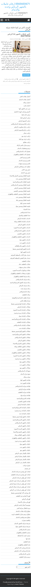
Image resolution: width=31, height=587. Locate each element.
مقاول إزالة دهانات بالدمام (23, 511)
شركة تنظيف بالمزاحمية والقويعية (21, 298)
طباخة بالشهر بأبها (25, 380)
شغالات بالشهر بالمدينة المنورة (21, 356)
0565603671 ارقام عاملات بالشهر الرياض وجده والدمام (15, 6)
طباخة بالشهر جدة (25, 383)
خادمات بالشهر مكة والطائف (22, 246)
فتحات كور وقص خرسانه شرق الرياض (20, 484)
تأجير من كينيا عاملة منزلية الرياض (18, 81)
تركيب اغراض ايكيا (25, 118)
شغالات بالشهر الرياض (24, 340)
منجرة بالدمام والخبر (24, 529)
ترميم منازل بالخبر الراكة (23, 145)
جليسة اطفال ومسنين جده (23, 197)
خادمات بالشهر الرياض (24, 224)
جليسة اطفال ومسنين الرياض (22, 188)
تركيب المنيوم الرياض (24, 121)
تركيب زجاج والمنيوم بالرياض (22, 130)
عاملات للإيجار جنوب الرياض (22, 453)
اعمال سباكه (26, 102)
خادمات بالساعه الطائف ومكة (22, 221)
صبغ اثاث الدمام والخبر (24, 371)
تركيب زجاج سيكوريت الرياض (22, 127)
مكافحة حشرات (26, 520)
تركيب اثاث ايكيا (26, 115)
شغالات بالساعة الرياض (23, 307)
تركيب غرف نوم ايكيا (24, 139)
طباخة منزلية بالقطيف (24, 392)
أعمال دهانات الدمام (24, 99)
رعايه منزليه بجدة (25, 288)
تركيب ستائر (27, 133)
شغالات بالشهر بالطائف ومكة (22, 346)
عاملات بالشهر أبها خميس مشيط (21, 417)
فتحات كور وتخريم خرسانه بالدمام (21, 471)
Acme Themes (19, 584)
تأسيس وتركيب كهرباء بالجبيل (22, 112)
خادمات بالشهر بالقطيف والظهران (21, 237)
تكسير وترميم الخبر (25, 157)
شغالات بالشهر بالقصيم (23, 349)
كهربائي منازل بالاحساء (24, 502)
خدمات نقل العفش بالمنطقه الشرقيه (20, 258)
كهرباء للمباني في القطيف (23, 496)
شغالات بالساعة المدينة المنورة (21, 310)
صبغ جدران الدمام (25, 374)
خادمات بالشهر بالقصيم (23, 234)
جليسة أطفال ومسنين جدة (23, 179)
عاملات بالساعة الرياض (24, 404)
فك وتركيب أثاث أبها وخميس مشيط (20, 493)
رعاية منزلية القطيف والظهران (22, 276)
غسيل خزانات (26, 465)
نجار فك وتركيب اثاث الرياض (22, 548)
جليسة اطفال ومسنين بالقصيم (22, 191)
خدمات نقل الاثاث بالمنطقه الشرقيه (20, 255)
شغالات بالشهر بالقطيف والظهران (21, 352)
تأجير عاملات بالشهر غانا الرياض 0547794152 (18, 35)
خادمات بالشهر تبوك (24, 240)
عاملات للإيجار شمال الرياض (22, 456)
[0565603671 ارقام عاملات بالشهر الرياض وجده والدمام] (28, 20)
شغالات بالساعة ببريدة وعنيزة (22, 313)
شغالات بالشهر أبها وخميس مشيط (21, 331)
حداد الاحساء (26, 209)
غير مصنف (27, 468)
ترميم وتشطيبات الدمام (24, 148)
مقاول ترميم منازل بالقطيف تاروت (20, 514)
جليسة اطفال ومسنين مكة (23, 200)
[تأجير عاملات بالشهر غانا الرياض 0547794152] (21, 42)
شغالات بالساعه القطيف (23, 322)
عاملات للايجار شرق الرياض (22, 459)
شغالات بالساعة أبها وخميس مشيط (20, 304)
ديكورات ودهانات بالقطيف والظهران (20, 273)
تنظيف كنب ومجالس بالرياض (22, 166)
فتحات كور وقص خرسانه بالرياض (21, 478)
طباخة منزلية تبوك (25, 395)
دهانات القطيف (26, 261)
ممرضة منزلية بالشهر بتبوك (22, 526)
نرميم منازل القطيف (24, 557)
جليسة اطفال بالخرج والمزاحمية (21, 182)
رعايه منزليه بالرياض (24, 285)
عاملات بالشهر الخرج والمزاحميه (21, 420)
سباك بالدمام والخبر (24, 291)
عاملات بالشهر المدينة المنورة (22, 429)
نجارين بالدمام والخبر (24, 554)
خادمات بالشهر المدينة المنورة (22, 227)
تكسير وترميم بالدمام (24, 160)
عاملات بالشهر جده (25, 447)
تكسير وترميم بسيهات (24, 163)
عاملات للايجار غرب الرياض (23, 462)
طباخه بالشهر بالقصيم (24, 401)
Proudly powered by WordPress (12, 582)
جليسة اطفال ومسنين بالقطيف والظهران (19, 194)
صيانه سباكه (27, 377)
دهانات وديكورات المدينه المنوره (21, 270)
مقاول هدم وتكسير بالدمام (23, 517)
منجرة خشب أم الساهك (23, 535)
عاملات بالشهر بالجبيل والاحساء (21, 432)
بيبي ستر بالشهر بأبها (24, 109)
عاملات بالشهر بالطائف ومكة (22, 435)
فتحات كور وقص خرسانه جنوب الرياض (19, 481)
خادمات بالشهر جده (25, 243)
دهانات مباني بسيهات (24, 267)
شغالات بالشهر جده (25, 365)
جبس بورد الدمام (25, 173)
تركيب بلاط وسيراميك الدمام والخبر (20, 124)
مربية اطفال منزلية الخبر (23, 508)
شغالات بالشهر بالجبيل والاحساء (21, 343)
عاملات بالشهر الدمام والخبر (22, 423)
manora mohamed (14, 39)
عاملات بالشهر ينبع (25, 450)
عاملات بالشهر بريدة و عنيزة (22, 441)
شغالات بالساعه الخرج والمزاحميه (21, 319)
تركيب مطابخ (26, 142)
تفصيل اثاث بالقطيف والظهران (22, 154)
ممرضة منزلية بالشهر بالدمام (22, 523)
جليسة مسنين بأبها (25, 203)
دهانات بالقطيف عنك (24, 264)
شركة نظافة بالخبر (25, 301)
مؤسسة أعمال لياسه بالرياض (22, 505)
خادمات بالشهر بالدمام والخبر (22, 231)
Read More (26, 75)
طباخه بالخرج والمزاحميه (23, 398)
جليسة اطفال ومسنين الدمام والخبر (20, 185)
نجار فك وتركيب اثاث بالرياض (22, 551)
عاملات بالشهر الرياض (24, 79)
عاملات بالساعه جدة (24, 413)
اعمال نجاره (27, 105)
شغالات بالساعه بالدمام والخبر (22, 325)
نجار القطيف (26, 542)
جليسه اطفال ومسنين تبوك (23, 206)
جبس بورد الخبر (26, 170)
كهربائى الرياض (26, 499)
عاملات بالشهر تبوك (25, 444)
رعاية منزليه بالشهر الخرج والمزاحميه (20, 282)
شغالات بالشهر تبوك (24, 362)
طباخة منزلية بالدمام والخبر (22, 386)
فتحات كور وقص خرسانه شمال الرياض (19, 487)
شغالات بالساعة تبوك (24, 316)
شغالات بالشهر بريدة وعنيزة (22, 359)
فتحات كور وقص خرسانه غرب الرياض (20, 490)
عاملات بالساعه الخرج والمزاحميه (21, 407)
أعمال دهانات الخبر (25, 96)
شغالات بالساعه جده (24, 328)
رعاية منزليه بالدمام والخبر (23, 279)
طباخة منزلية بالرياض (24, 389)
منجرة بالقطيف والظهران (23, 532)
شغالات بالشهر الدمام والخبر (22, 337)
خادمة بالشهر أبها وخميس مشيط (21, 249)
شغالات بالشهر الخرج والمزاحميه (21, 334)
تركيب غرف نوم (26, 136)
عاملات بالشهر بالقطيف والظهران (21, 438)
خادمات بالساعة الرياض (23, 218)
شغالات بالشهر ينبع (25, 368)
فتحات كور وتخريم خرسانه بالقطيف (20, 474)
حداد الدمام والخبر (25, 212)
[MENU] (1, 20)
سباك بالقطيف (26, 295)
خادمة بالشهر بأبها (25, 252)
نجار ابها (28, 539)
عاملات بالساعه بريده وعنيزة (22, 410)
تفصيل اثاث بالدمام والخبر (23, 151)
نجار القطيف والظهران (24, 545)
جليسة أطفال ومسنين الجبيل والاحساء (20, 176)
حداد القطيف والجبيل (24, 215)
